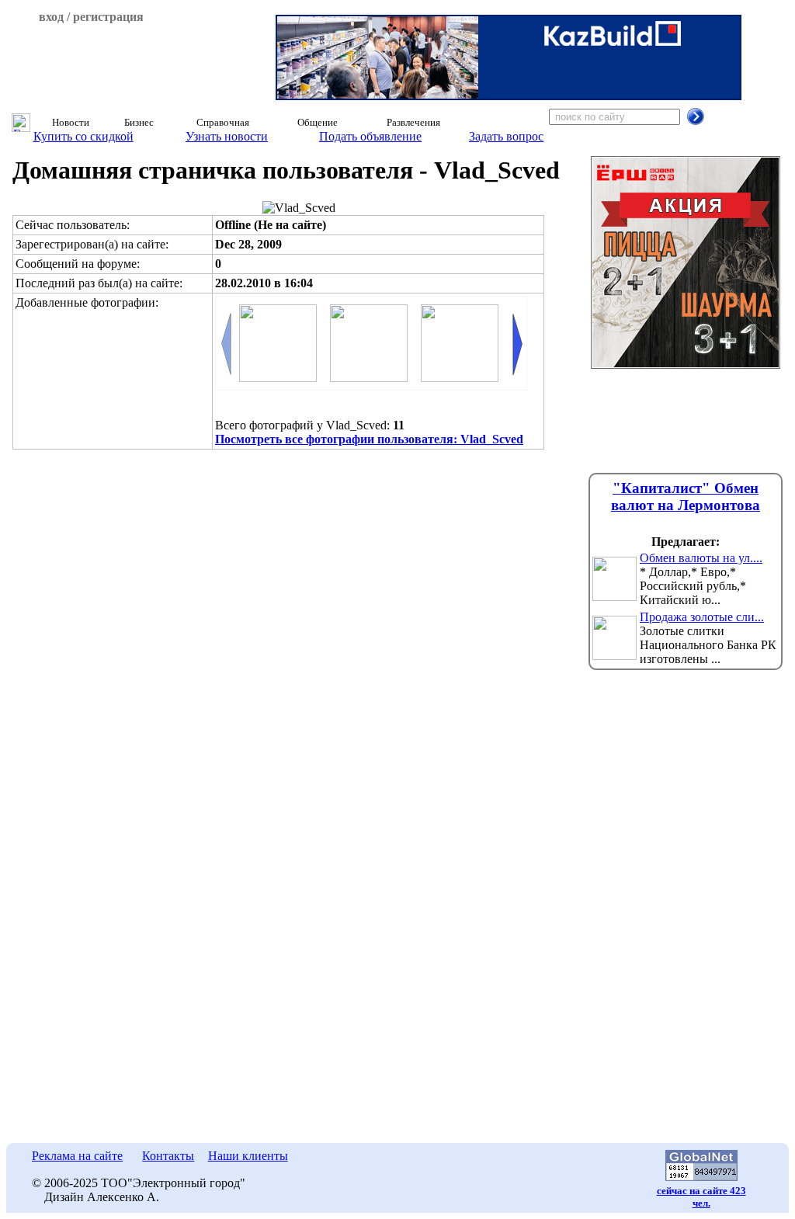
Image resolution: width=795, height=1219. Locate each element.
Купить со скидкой (83, 136)
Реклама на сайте (77, 1155)
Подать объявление (370, 136)
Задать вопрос (506, 136)
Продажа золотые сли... (702, 616)
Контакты (168, 1155)
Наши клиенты (248, 1155)
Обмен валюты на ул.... (701, 557)
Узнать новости (227, 136)
